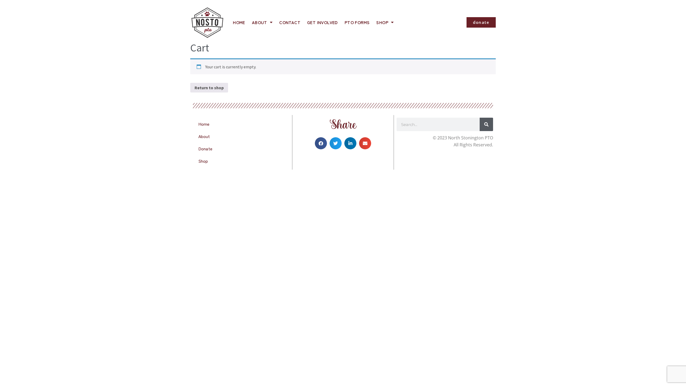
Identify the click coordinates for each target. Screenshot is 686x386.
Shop (382, 22)
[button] (321, 143)
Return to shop (209, 87)
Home (239, 22)
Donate (205, 148)
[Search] (486, 124)
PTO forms (357, 22)
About (259, 22)
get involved (322, 22)
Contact (289, 22)
